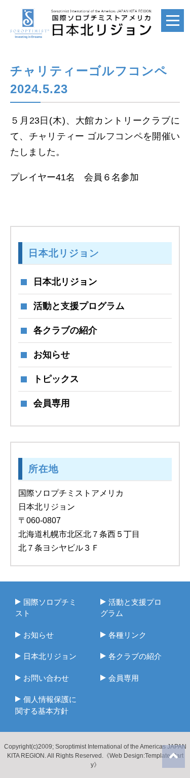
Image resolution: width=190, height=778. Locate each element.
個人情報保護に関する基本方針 (46, 705)
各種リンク (127, 635)
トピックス (56, 379)
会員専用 (51, 403)
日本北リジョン (65, 282)
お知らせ (51, 354)
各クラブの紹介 (65, 330)
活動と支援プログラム (79, 306)
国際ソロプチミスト (46, 608)
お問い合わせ (46, 678)
